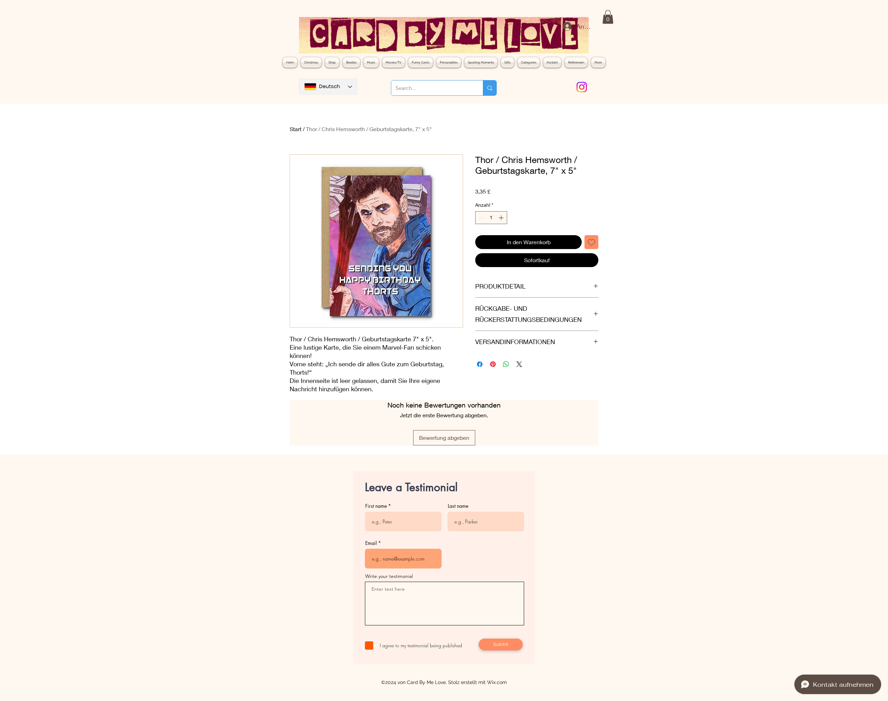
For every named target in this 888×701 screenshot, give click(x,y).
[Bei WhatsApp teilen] (506, 364)
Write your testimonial (389, 576)
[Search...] (489, 87)
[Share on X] (519, 364)
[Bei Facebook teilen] (480, 364)
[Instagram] (582, 87)
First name (376, 506)
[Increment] (501, 218)
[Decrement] (480, 218)
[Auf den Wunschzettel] (591, 242)
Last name (458, 506)
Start (295, 129)
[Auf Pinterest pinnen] (493, 364)
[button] (608, 17)
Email (371, 543)
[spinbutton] (491, 218)
